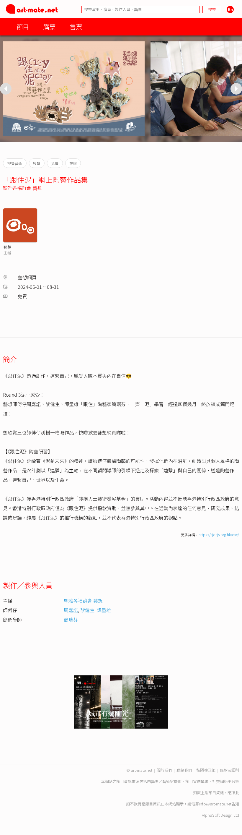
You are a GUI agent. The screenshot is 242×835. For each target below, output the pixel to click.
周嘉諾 (71, 610)
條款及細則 (229, 770)
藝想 (7, 247)
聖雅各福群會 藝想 (22, 188)
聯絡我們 (184, 770)
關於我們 (164, 770)
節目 (23, 26)
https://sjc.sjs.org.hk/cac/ (219, 534)
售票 (76, 26)
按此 (235, 792)
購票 (49, 26)
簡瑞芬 (71, 619)
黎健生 (87, 610)
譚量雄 (104, 610)
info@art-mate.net (215, 804)
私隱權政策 (205, 770)
